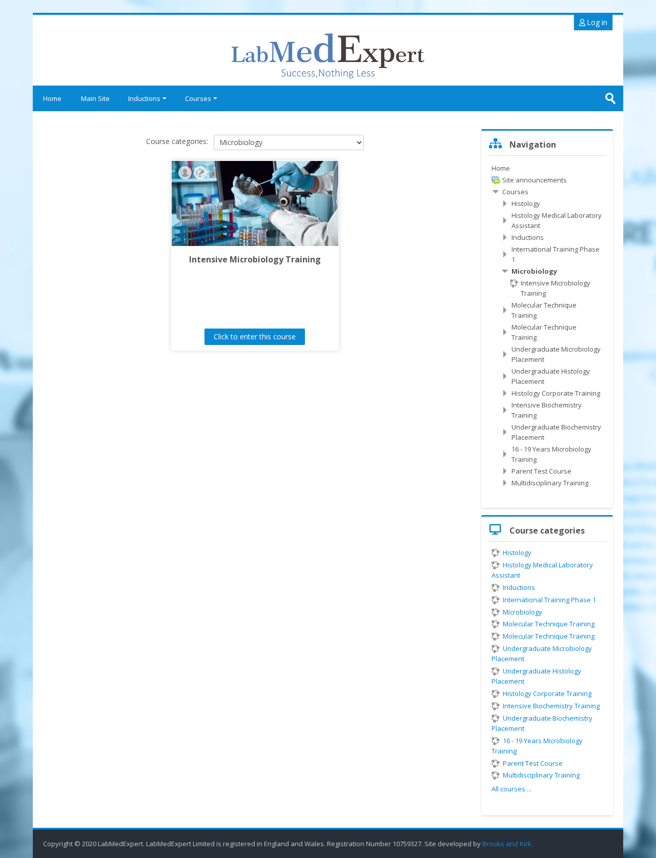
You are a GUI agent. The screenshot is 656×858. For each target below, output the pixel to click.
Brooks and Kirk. (508, 844)
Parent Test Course (533, 763)
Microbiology (522, 612)
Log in (596, 22)
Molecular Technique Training (548, 623)
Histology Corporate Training (547, 693)
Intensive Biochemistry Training (551, 705)
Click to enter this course (255, 336)
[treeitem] (547, 168)
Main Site (95, 98)
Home (52, 98)
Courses (198, 98)
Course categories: (177, 141)
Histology (517, 552)
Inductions (144, 98)
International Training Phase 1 (549, 599)
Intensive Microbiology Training (255, 259)
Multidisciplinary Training (541, 775)
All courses (508, 788)
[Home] (328, 56)
